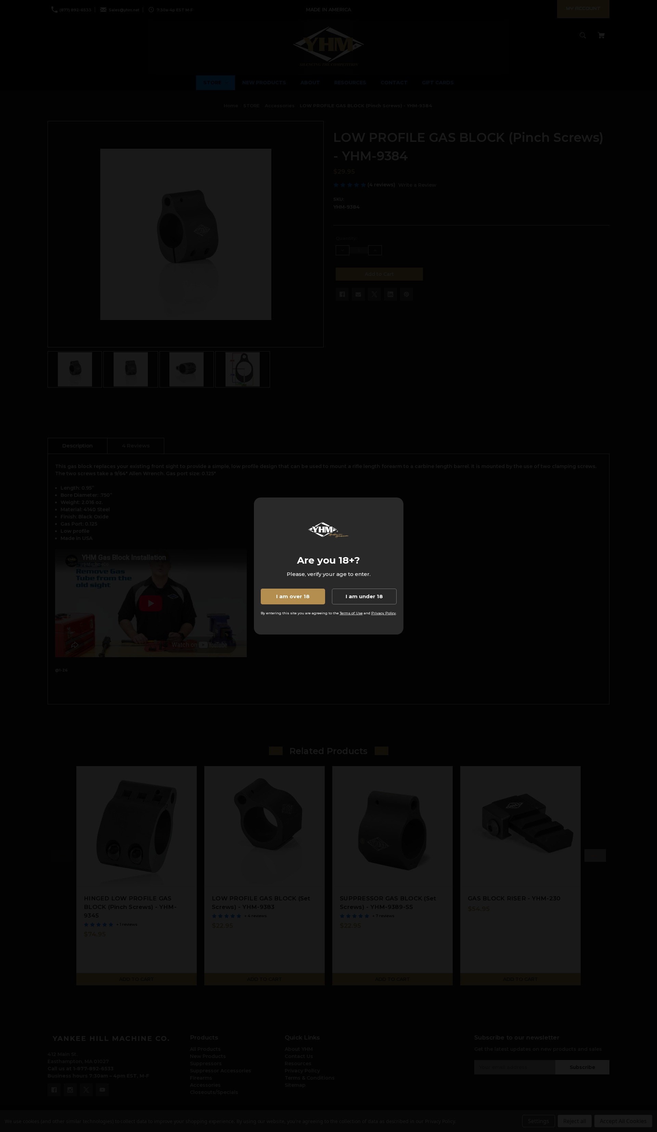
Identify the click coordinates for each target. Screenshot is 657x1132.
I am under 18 (364, 596)
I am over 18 (293, 596)
